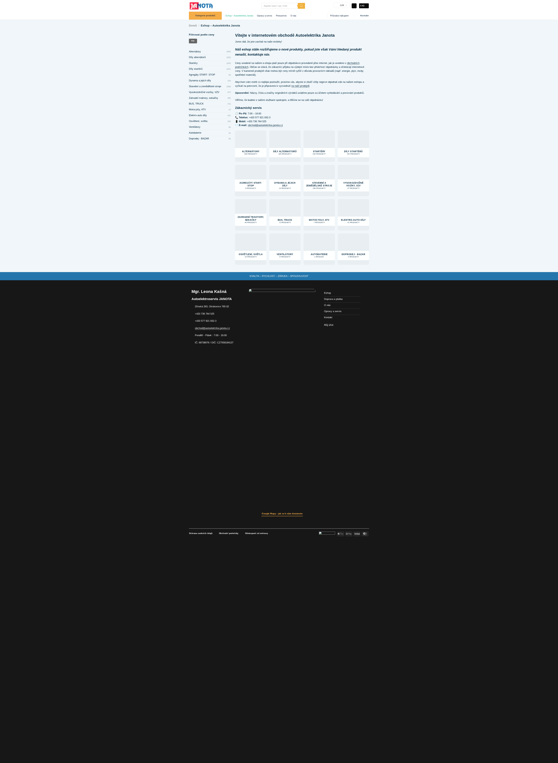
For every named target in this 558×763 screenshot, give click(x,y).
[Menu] (258, 6)
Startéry (193, 63)
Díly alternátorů (197, 57)
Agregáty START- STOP (202, 74)
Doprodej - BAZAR (199, 138)
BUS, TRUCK (196, 103)
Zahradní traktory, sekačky (203, 98)
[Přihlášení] (354, 5)
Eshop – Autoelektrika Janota (239, 15)
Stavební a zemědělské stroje (205, 86)
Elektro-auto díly (198, 115)
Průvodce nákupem (339, 15)
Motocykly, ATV (197, 109)
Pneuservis (281, 15)
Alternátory (195, 51)
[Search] (301, 6)
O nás (293, 15)
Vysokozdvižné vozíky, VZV (204, 92)
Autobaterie (195, 132)
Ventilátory (194, 127)
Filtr (193, 41)
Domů (193, 25)
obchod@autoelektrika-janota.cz (265, 125)
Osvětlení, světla (198, 121)
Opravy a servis (264, 15)
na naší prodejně (300, 86)
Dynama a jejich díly (200, 80)
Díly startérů (195, 69)
